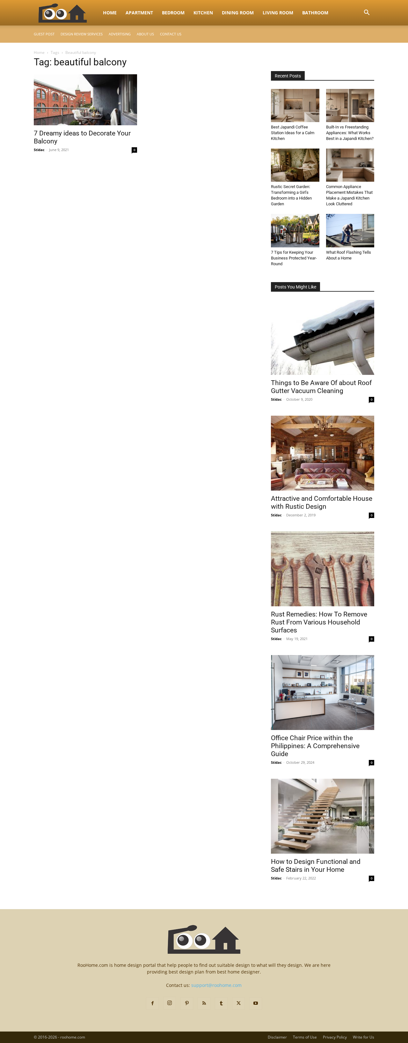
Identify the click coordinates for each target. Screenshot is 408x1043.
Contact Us (170, 34)
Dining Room (238, 13)
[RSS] (204, 1003)
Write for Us (363, 1037)
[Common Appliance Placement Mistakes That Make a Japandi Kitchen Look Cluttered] (350, 165)
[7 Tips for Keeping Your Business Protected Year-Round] (295, 230)
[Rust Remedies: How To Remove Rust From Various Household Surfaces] (322, 568)
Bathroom (315, 13)
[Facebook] (152, 1003)
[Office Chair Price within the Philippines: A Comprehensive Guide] (322, 692)
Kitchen (203, 13)
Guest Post (44, 34)
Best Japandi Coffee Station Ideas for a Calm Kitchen (292, 133)
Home (110, 13)
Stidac (39, 149)
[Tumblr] (221, 1003)
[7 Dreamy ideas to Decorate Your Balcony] (85, 99)
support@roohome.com (216, 985)
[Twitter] (238, 1003)
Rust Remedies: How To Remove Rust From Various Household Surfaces (319, 622)
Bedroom (173, 13)
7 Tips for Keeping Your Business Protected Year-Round (294, 258)
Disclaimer (277, 1037)
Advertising (120, 34)
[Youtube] (255, 1003)
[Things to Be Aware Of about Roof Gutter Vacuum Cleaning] (322, 337)
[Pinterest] (186, 1003)
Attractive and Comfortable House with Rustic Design (321, 502)
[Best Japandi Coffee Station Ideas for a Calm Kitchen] (295, 105)
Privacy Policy (335, 1037)
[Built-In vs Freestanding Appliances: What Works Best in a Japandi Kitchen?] (350, 105)
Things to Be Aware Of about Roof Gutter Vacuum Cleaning (321, 387)
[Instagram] (169, 1003)
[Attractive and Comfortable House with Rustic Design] (322, 453)
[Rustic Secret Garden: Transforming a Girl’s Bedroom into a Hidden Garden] (295, 165)
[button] (366, 13)
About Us (145, 34)
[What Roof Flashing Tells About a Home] (350, 230)
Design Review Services (82, 34)
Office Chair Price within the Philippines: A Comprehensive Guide (315, 746)
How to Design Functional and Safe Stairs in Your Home (316, 865)
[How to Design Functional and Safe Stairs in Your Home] (322, 816)
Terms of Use (305, 1037)
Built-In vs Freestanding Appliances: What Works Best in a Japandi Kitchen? (350, 133)
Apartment (139, 13)
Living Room (278, 13)
